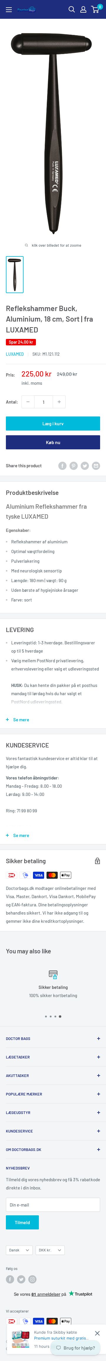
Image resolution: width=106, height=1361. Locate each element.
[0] (95, 9)
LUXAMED (15, 354)
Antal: (12, 401)
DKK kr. (45, 1250)
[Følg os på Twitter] (21, 1279)
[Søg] (72, 9)
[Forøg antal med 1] (59, 402)
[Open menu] (9, 9)
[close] (97, 1333)
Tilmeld (22, 1222)
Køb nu (53, 442)
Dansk (14, 1250)
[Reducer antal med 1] (28, 402)
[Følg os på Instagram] (32, 1279)
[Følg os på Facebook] (10, 1279)
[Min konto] (83, 9)
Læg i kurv (53, 423)
